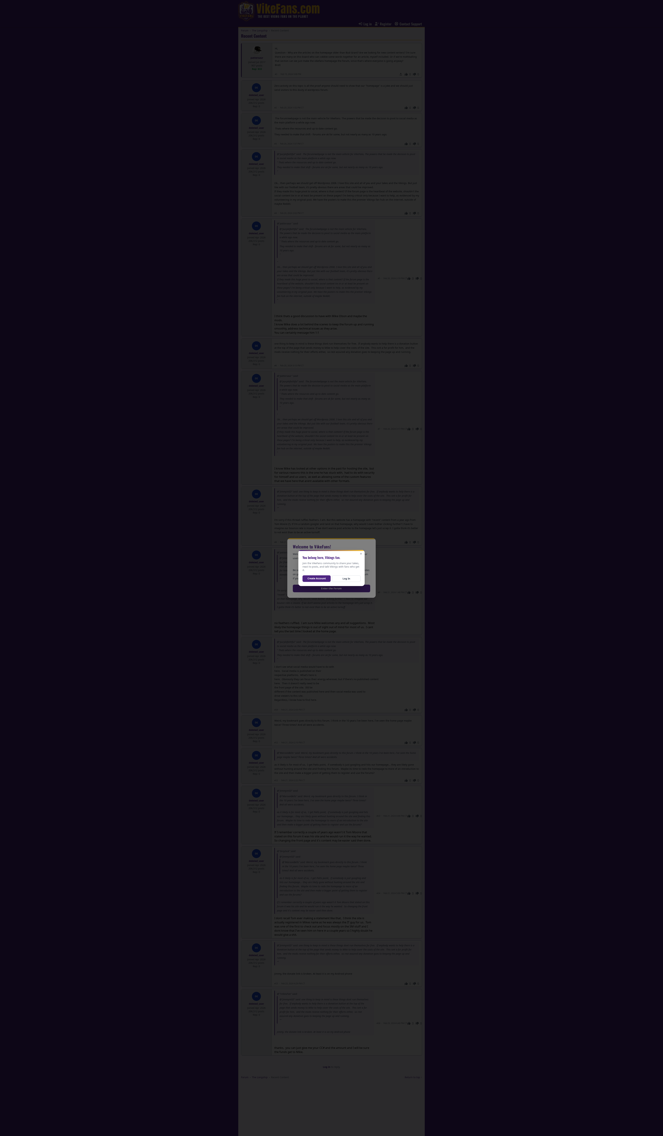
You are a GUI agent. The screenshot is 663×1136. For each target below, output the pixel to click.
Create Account (317, 578)
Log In (346, 578)
